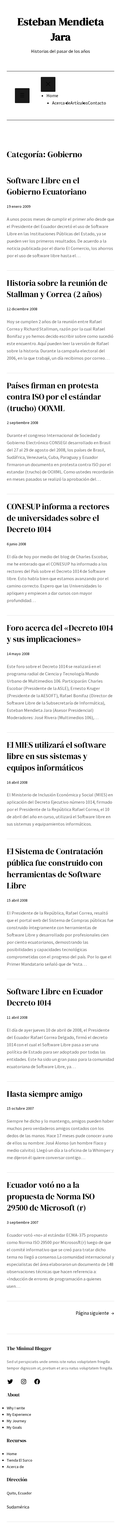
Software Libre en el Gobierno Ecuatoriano (46, 186)
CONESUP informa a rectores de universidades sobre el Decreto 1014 (58, 518)
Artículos (79, 103)
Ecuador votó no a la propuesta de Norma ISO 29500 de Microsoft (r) (51, 1196)
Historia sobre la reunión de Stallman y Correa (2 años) (57, 288)
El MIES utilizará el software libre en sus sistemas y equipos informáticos (56, 756)
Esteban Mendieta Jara (60, 29)
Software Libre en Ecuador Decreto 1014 (55, 997)
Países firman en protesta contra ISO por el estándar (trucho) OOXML (54, 397)
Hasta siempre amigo (44, 1094)
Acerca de (61, 103)
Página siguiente (95, 1313)
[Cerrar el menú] (48, 84)
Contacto (97, 103)
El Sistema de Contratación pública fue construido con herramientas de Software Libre (55, 868)
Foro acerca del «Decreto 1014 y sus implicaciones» (60, 633)
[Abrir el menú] (22, 95)
